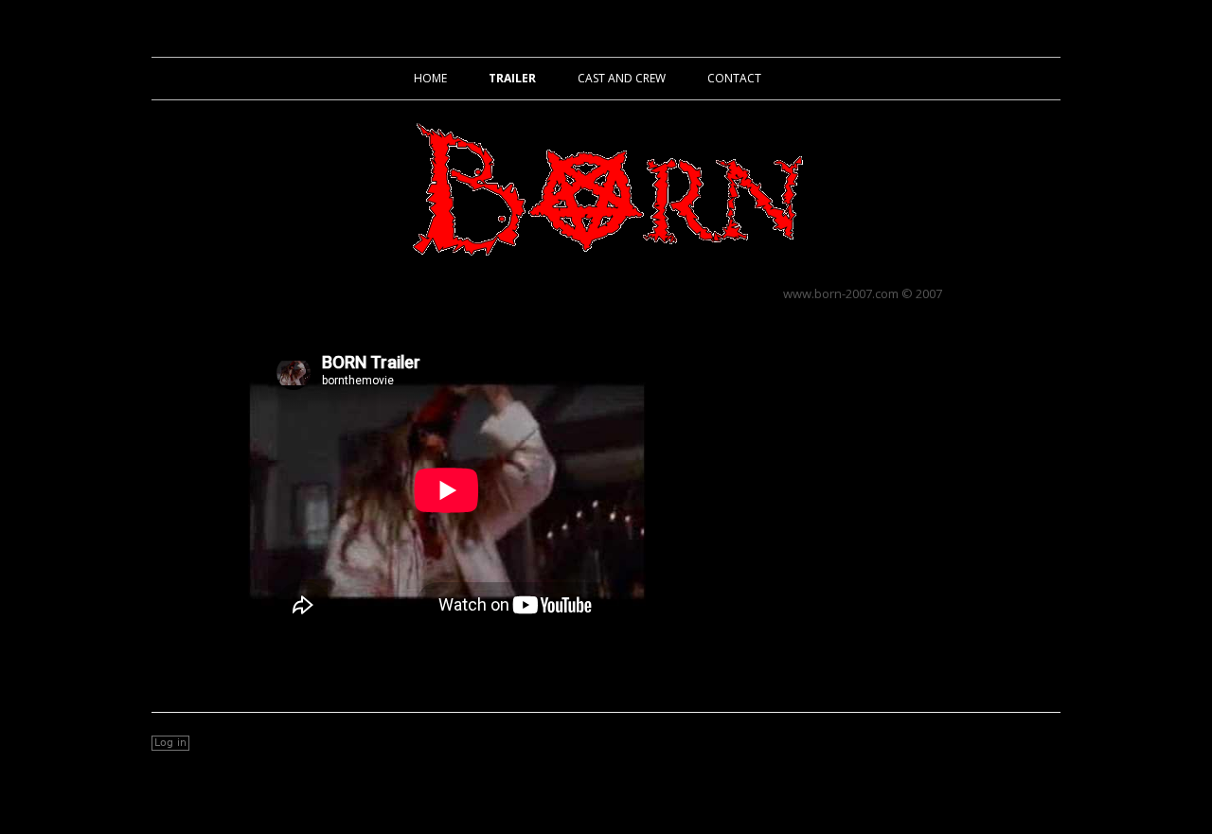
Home (430, 78)
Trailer (512, 78)
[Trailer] (970, 743)
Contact (734, 78)
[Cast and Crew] (1008, 743)
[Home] (932, 743)
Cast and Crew (622, 78)
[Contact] (1045, 743)
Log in (170, 742)
